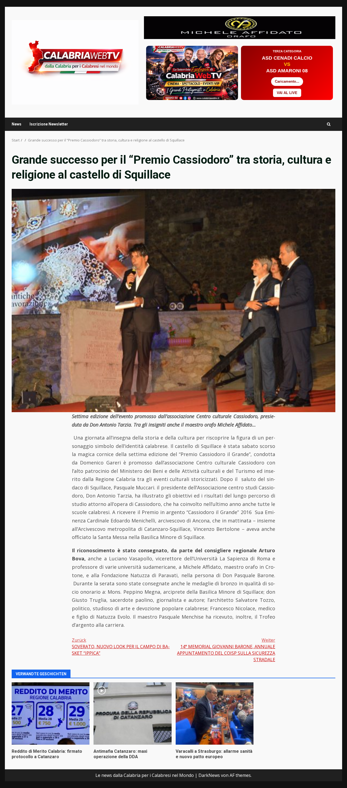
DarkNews (209, 775)
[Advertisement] (239, 27)
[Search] (328, 124)
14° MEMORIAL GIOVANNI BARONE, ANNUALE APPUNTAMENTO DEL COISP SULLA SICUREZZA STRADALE (226, 650)
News (16, 124)
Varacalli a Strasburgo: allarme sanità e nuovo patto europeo (214, 713)
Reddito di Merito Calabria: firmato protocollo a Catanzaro (50, 713)
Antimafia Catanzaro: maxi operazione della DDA (132, 713)
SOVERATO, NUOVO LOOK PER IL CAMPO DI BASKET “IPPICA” (121, 646)
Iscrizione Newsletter (49, 124)
